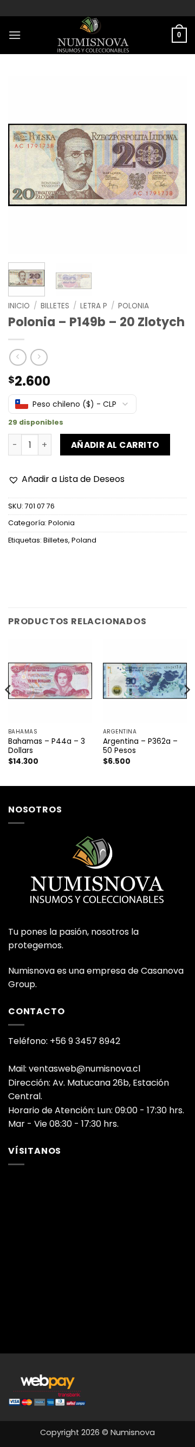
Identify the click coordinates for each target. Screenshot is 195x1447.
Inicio (19, 306)
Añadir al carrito (115, 445)
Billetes (55, 306)
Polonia (133, 306)
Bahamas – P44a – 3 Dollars (46, 746)
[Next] (169, 165)
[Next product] (17, 357)
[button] (14, 35)
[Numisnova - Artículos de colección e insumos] (97, 35)
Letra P (93, 306)
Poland (84, 540)
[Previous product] (38, 357)
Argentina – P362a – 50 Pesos (140, 746)
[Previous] (25, 165)
